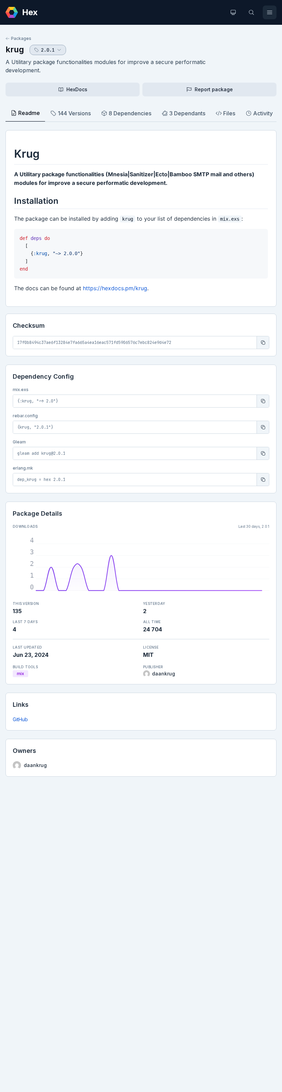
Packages (21, 38)
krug (15, 49)
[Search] (251, 12)
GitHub (20, 719)
